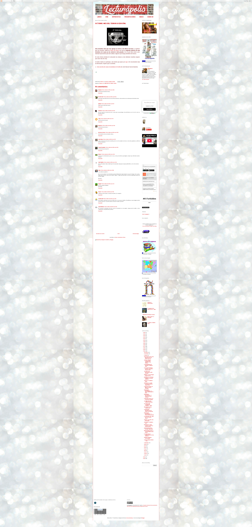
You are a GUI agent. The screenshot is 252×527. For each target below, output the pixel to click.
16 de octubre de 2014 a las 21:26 (110, 162)
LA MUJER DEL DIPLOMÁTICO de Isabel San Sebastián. (148, 410)
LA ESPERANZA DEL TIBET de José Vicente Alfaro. (149, 417)
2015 (144, 349)
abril (145, 450)
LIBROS (99, 17)
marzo (145, 451)
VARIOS (115, 83)
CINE (106, 17)
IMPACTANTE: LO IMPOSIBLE (150, 317)
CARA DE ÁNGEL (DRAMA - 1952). (148, 440)
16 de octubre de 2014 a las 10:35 (110, 96)
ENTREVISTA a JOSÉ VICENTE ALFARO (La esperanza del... (148, 425)
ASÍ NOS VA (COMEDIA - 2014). (148, 381)
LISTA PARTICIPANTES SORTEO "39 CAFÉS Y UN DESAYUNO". (148, 368)
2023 (144, 337)
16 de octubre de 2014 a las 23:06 (107, 170)
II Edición (101, 83)
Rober (99, 170)
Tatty (99, 118)
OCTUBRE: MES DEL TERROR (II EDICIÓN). (148, 402)
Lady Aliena (100, 139)
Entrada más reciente (100, 233)
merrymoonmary (129, 517)
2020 (144, 341)
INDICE (141, 17)
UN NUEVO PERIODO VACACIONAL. (148, 438)
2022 (144, 338)
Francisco (100, 110)
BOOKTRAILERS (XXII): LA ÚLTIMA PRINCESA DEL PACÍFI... (148, 431)
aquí (126, 62)
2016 (144, 347)
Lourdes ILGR (100, 198)
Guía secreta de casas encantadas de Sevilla (109, 67)
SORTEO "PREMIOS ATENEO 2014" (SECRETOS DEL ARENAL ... (147, 361)
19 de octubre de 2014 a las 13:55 (110, 206)
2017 (144, 346)
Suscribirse (149, 109)
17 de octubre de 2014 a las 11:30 (107, 191)
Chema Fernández (101, 147)
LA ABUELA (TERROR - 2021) (151, 323)
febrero (145, 453)
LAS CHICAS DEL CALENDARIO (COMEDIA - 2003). (148, 404)
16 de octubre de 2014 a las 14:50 (112, 132)
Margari (99, 183)
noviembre (146, 353)
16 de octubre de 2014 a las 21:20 (108, 154)
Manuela (100, 89)
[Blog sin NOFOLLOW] (146, 233)
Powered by (146, 113)
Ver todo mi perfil (145, 79)
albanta (99, 103)
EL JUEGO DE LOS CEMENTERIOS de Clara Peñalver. (149, 435)
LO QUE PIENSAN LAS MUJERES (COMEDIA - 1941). (148, 365)
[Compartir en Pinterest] (123, 81)
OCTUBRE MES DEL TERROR (108, 83)
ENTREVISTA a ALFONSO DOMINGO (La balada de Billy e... (148, 378)
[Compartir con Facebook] (121, 81)
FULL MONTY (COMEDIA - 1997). (148, 423)
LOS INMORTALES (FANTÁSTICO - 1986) (151, 309)
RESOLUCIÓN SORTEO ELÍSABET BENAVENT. (148, 429)
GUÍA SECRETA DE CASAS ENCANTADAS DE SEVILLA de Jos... (149, 357)
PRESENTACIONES (130, 17)
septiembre (146, 442)
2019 (144, 343)
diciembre (146, 352)
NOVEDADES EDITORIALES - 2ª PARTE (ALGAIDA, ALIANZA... (148, 396)
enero (145, 455)
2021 (144, 340)
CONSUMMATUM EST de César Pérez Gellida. (148, 399)
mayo (145, 448)
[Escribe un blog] (119, 81)
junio (145, 447)
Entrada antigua (136, 233)
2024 (144, 335)
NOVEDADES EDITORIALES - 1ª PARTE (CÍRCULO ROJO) (149, 413)
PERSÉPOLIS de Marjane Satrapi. (149, 314)
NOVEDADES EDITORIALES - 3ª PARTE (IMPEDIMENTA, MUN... (149, 391)
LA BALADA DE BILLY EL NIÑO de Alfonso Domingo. (148, 387)
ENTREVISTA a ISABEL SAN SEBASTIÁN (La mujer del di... (148, 384)
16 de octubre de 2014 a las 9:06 (108, 89)
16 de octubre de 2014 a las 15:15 (109, 139)
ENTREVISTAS (116, 17)
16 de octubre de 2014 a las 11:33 (107, 118)
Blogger (143, 517)
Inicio (119, 233)
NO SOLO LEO (100, 96)
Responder (100, 93)
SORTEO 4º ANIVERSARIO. (150, 303)
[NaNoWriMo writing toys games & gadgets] (149, 61)
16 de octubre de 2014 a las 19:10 (112, 147)
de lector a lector (101, 132)
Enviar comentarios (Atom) (120, 237)
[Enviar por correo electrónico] (118, 81)
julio (145, 445)
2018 (144, 344)
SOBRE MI (150, 17)
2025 (144, 334)
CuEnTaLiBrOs (101, 162)
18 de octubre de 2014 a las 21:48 (110, 198)
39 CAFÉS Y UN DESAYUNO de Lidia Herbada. (148, 372)
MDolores (100, 125)
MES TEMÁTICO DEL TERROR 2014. (148, 407)
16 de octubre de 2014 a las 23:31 (108, 183)
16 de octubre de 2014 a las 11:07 (108, 110)
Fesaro (99, 191)
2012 (144, 458)
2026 (144, 332)
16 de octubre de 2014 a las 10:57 (108, 103)
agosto (145, 444)
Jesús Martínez (101, 206)
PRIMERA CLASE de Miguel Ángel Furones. (149, 375)
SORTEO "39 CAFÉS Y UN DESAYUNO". (148, 420)
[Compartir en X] (120, 81)
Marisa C (100, 154)
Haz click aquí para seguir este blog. (149, 226)
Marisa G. (151, 68)
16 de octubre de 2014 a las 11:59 (109, 125)
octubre (145, 355)
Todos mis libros (114, 50)
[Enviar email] (144, 121)
